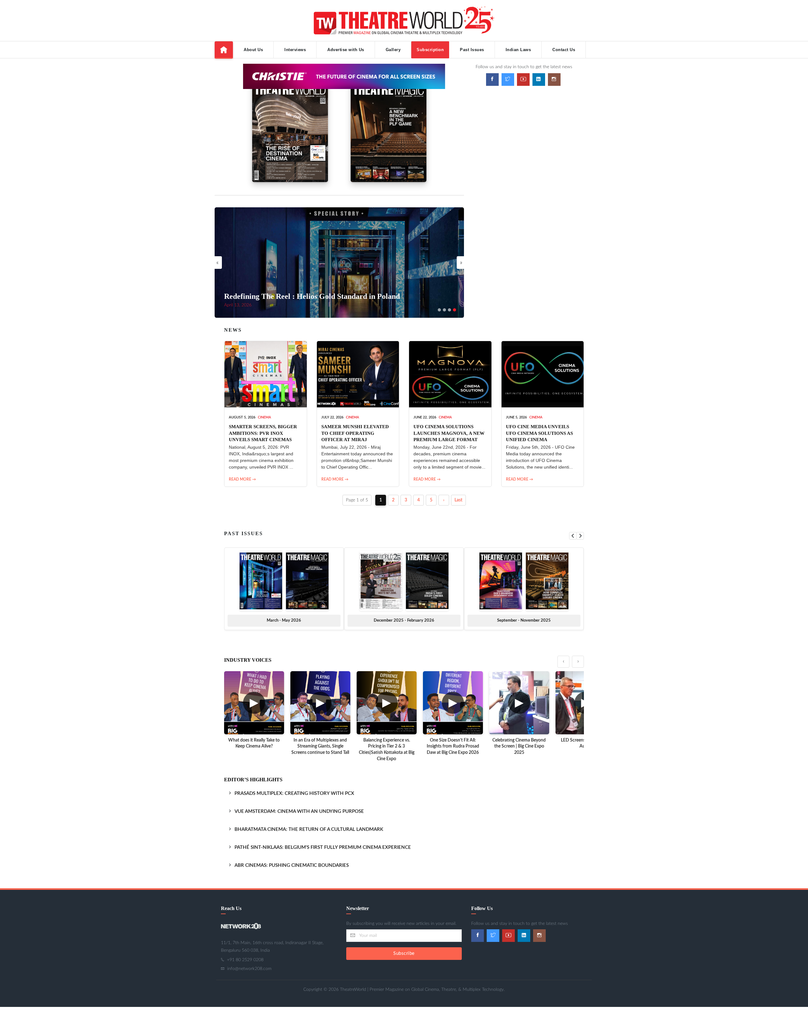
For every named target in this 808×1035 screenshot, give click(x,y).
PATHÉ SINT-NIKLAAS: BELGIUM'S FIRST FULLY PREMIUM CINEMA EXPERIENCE (323, 847)
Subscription (430, 49)
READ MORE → (242, 479)
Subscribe (404, 953)
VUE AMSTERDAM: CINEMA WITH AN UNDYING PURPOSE (299, 811)
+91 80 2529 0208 (245, 960)
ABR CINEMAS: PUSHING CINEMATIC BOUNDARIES (292, 865)
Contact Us (563, 49)
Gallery (393, 49)
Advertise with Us (345, 49)
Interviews (295, 49)
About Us (253, 49)
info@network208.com (249, 969)
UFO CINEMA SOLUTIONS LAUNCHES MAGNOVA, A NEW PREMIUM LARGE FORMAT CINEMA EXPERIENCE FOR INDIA (448, 439)
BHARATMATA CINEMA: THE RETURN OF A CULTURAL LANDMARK (309, 829)
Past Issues (472, 49)
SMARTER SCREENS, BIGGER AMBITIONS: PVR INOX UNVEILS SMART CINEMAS (263, 433)
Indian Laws (518, 49)
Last (458, 500)
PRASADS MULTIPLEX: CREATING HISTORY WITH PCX (294, 793)
